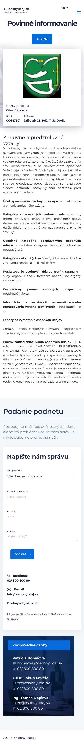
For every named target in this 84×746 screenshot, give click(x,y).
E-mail (11, 511)
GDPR (42, 39)
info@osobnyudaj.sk (22, 594)
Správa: (11, 531)
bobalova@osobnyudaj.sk (39, 663)
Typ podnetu (14, 470)
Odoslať (20, 554)
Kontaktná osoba (17, 491)
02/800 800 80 (30, 708)
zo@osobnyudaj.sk (33, 683)
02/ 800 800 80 (30, 669)
